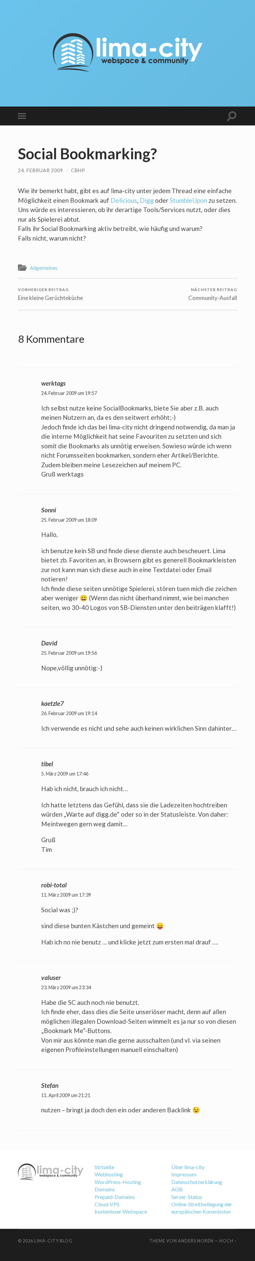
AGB (177, 1189)
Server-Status (186, 1197)
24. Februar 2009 (40, 170)
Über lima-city (188, 1167)
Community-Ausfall (212, 294)
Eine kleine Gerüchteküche (50, 294)
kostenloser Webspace (121, 1211)
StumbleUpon (188, 200)
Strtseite (104, 1167)
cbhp (78, 170)
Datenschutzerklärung (196, 1182)
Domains (105, 1189)
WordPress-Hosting (118, 1182)
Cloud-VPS (107, 1204)
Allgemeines (43, 268)
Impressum (184, 1174)
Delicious (124, 200)
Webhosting (109, 1174)
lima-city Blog (53, 1240)
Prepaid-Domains (115, 1197)
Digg (147, 200)
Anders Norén (195, 1240)
